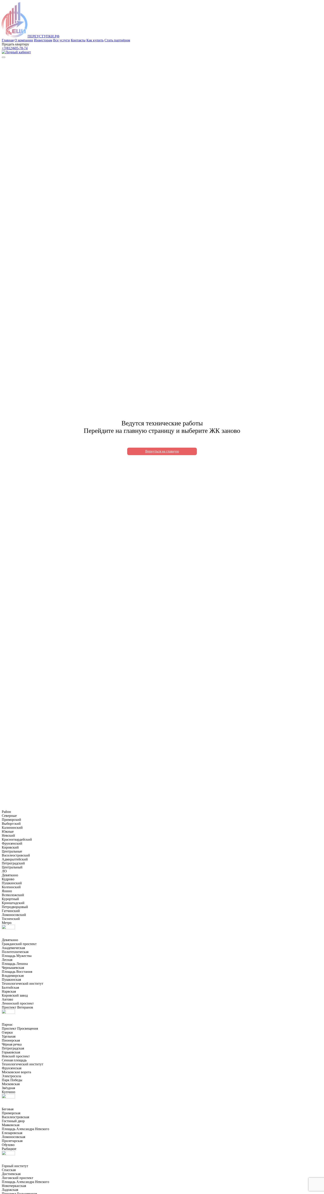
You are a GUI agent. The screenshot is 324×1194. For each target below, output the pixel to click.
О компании (24, 40)
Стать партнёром (117, 40)
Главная (8, 40)
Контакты (78, 40)
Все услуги (61, 40)
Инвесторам (43, 40)
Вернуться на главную (162, 451)
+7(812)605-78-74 (15, 48)
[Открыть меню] (3, 57)
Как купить (95, 40)
